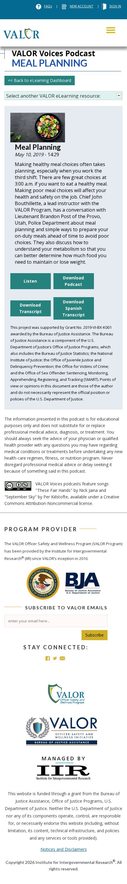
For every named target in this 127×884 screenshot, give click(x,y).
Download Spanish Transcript (73, 308)
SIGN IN (115, 6)
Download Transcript (30, 308)
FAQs (48, 6)
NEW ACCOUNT (81, 6)
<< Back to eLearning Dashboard (39, 80)
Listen (30, 281)
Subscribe (94, 635)
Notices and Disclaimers (63, 849)
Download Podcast (73, 281)
